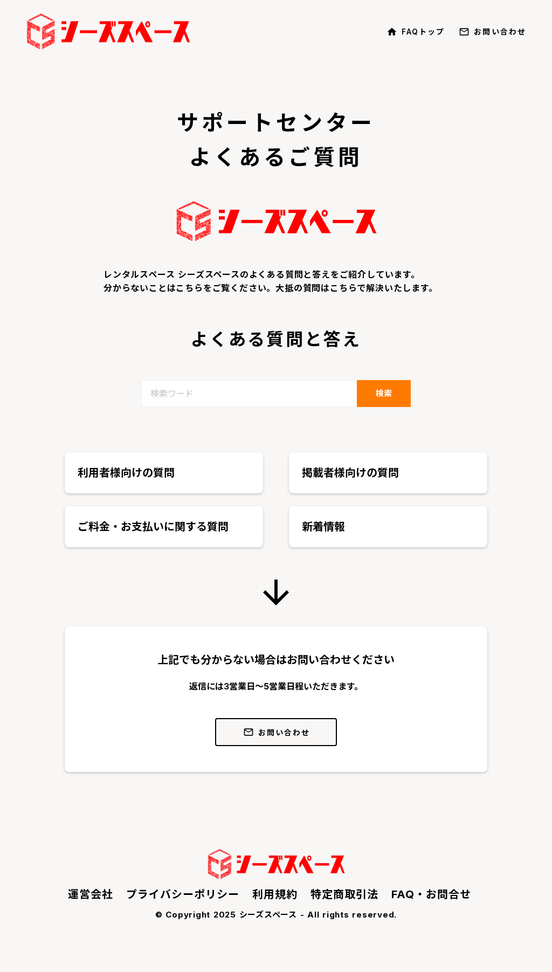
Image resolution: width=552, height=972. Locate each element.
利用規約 (275, 894)
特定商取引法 (344, 894)
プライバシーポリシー (182, 894)
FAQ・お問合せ (431, 894)
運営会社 (90, 894)
